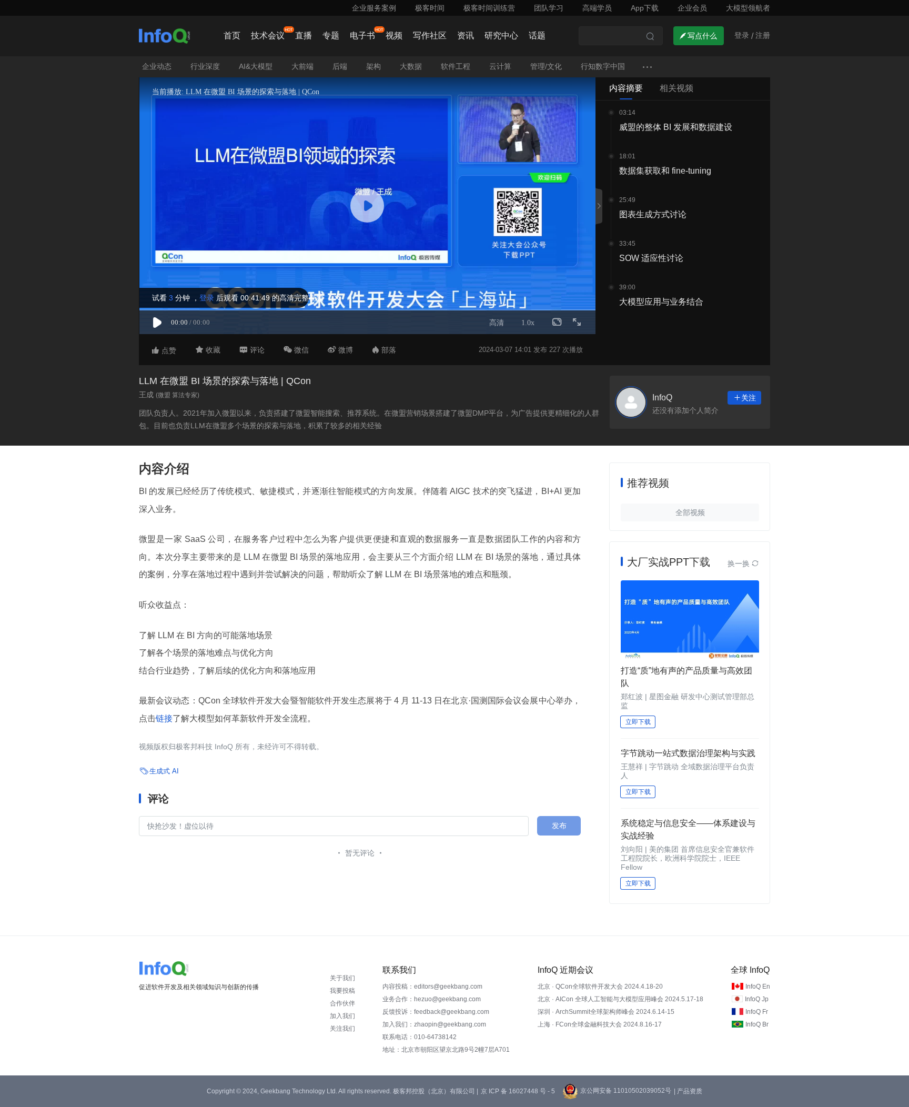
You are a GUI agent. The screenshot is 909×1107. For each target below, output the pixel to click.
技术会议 (268, 35)
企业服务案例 (374, 8)
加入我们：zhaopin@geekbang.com (434, 1024)
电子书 (362, 35)
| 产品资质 (688, 1091)
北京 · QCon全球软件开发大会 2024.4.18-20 (600, 986)
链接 (164, 718)
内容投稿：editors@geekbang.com (432, 986)
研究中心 (501, 35)
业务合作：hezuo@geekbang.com (431, 999)
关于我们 (342, 978)
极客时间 (430, 8)
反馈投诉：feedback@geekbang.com (435, 1011)
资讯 (465, 35)
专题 (330, 35)
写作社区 (430, 35)
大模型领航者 (748, 8)
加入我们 (342, 1016)
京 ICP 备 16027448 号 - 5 (518, 1091)
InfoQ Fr (756, 1011)
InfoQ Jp (757, 999)
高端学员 (597, 8)
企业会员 (692, 8)
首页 (232, 35)
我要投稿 (342, 990)
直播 (303, 35)
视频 (394, 35)
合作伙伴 (342, 1003)
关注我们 (342, 1028)
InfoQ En (757, 986)
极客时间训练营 (489, 8)
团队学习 (548, 8)
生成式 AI (164, 771)
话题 (537, 35)
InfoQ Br (757, 1024)
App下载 (645, 8)
